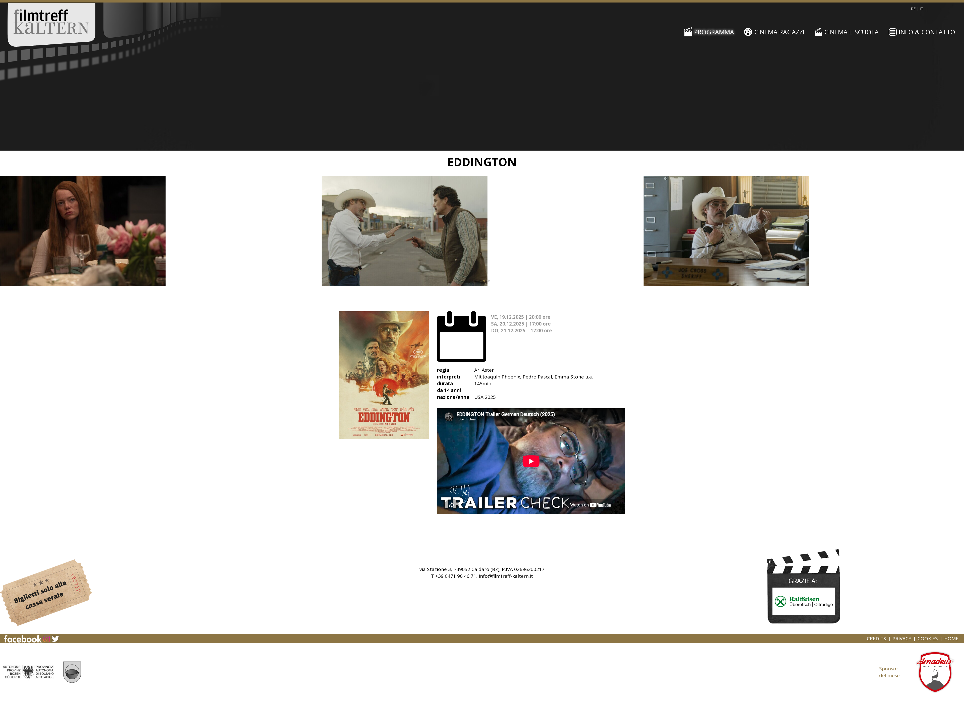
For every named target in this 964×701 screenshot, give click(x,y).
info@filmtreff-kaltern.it (506, 576)
